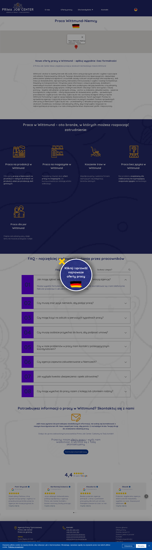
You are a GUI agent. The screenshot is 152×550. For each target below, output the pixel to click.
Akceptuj (141, 546)
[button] (62, 261)
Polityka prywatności (15, 547)
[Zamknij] (149, 546)
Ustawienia (128, 546)
